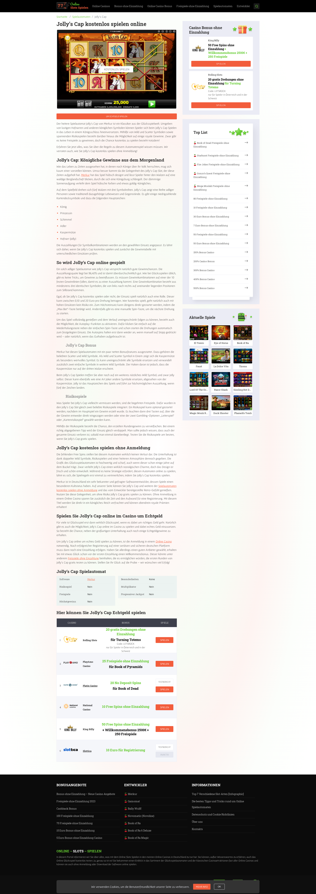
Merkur (85, 174)
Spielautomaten (222, 6)
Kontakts (197, 829)
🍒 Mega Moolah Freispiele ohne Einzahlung (211, 187)
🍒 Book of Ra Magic (136, 838)
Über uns (197, 821)
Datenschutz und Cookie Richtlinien (213, 814)
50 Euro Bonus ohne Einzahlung (211, 243)
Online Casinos (101, 6)
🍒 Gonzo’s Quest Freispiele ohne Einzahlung (211, 175)
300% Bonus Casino (204, 270)
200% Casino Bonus (204, 261)
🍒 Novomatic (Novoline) (139, 816)
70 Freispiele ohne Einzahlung (75, 823)
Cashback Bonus (67, 808)
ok (219, 886)
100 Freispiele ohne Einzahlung (75, 816)
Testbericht (164, 682)
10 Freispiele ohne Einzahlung (210, 207)
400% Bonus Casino (204, 279)
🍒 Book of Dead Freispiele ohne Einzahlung (211, 144)
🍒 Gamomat (132, 801)
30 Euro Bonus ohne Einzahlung (211, 216)
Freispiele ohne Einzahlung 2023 (76, 801)
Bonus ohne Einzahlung (128, 6)
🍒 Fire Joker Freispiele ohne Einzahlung (216, 164)
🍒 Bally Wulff (132, 808)
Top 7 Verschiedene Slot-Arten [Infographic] (218, 794)
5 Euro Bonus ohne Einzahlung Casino (79, 838)
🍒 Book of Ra (132, 823)
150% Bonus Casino (203, 252)
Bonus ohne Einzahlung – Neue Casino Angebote (86, 794)
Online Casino (164, 541)
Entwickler (243, 6)
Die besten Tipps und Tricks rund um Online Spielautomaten (218, 804)
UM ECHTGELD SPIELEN (116, 116)
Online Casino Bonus (159, 6)
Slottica (87, 751)
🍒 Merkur (130, 794)
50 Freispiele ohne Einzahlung (210, 234)
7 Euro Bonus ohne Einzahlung (210, 225)
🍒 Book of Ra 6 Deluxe (137, 830)
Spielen (164, 640)
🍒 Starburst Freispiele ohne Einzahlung (215, 155)
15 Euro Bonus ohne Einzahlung (76, 830)
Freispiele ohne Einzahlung (192, 6)
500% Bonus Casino (204, 288)
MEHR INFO (202, 886)
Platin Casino (90, 685)
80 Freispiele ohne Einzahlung (210, 198)
